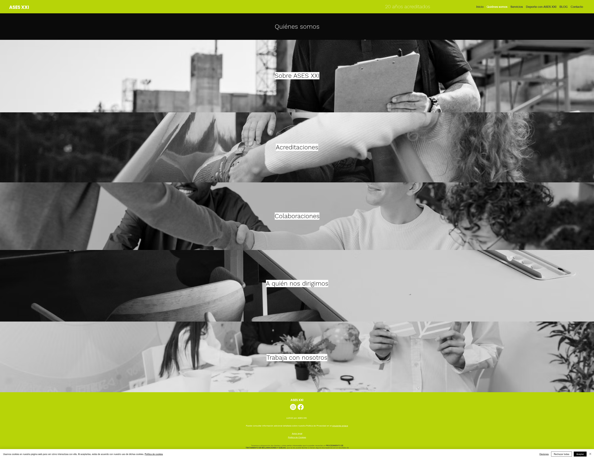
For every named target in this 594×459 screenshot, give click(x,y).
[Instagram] (293, 407)
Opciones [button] (544, 454)
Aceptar (580, 454)
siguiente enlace (340, 425)
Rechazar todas (561, 454)
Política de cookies (154, 454)
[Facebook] (301, 407)
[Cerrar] (590, 454)
